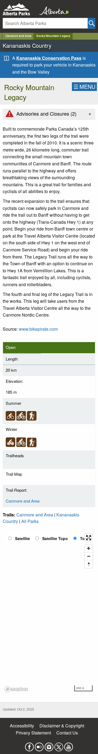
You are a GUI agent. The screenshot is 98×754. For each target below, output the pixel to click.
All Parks (30, 521)
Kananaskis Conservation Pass (48, 58)
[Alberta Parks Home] (20, 9)
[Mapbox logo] (16, 689)
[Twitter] (58, 745)
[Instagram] (49, 745)
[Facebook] (29, 745)
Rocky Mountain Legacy (53, 36)
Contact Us (67, 733)
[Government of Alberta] (52, 9)
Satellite (22, 538)
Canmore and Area (18, 36)
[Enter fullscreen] (89, 538)
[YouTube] (68, 745)
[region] (49, 612)
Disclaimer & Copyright (61, 726)
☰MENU (84, 86)
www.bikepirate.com (38, 329)
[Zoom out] (89, 556)
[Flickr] (39, 745)
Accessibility (22, 726)
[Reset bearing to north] (89, 564)
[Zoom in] (89, 548)
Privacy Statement (33, 733)
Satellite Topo (55, 538)
